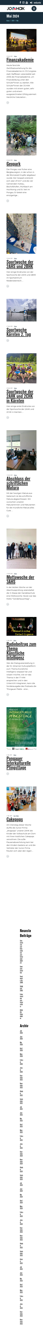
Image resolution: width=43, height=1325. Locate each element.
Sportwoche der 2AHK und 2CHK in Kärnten (19, 396)
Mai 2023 (21, 1280)
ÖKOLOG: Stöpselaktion (21, 1014)
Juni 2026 (21, 1038)
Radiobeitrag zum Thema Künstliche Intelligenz (21, 650)
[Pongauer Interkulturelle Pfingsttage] (21, 728)
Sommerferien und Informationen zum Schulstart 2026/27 (21, 952)
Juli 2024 (21, 1184)
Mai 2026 (21, 1043)
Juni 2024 (21, 1190)
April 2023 (21, 1285)
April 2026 (21, 1049)
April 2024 (21, 1201)
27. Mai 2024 (9, 326)
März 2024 (21, 1207)
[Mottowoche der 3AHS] (21, 549)
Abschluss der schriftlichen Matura (18, 483)
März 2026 (21, 1055)
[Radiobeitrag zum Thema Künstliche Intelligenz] (21, 626)
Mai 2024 (21, 1196)
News (15, 56)
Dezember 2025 (21, 1078)
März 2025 (21, 1131)
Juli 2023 (21, 1268)
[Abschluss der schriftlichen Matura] (21, 450)
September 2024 (21, 1177)
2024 (13, 21)
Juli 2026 (21, 1032)
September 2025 (21, 1101)
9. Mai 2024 (9, 640)
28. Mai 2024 (9, 56)
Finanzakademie (20, 60)
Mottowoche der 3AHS (20, 579)
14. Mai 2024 (9, 475)
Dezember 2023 (21, 1230)
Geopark (13, 164)
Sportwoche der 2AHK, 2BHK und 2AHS (21, 983)
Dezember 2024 (21, 1154)
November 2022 (21, 1322)
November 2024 (21, 1162)
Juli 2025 (21, 1108)
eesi (15, 816)
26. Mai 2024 (9, 388)
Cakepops (14, 819)
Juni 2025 (21, 1114)
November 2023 (21, 1238)
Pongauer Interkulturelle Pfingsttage (18, 763)
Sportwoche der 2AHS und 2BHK (19, 264)
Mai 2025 (21, 1120)
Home (8, 21)
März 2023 (21, 1291)
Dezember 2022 (21, 1314)
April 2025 (21, 1125)
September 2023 (21, 1253)
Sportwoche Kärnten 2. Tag (18, 332)
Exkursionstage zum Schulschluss (21, 1000)
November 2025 (21, 1085)
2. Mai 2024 (9, 816)
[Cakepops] (21, 798)
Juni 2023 (21, 1274)
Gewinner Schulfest (21, 970)
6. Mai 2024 (9, 755)
